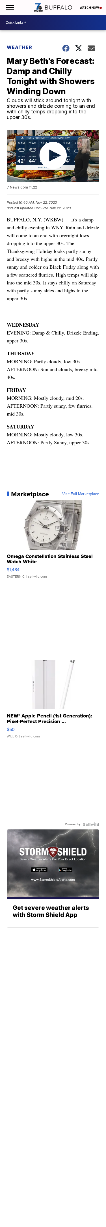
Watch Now (89, 7)
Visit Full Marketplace (80, 494)
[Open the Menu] (9, 7)
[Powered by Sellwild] (91, 824)
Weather (19, 47)
